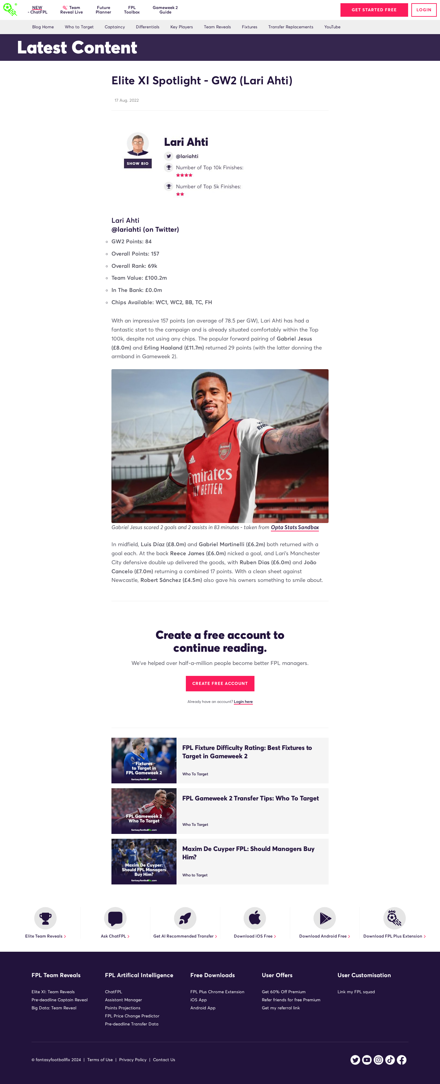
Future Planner (103, 10)
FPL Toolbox (132, 10)
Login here (243, 701)
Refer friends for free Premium (291, 1000)
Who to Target (79, 27)
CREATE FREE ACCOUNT (220, 683)
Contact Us (164, 1059)
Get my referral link (281, 1008)
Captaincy (115, 27)
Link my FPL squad (356, 992)
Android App (202, 1008)
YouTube (332, 27)
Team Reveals (217, 27)
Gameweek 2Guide (165, 10)
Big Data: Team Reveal (54, 1008)
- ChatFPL (37, 10)
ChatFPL (113, 992)
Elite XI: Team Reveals (53, 992)
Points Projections (122, 1008)
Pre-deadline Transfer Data (131, 1024)
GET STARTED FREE (374, 10)
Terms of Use (100, 1059)
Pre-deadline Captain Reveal (60, 1000)
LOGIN (424, 10)
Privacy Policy (133, 1059)
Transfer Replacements (290, 27)
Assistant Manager (123, 1000)
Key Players (181, 27)
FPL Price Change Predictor (132, 1016)
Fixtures (249, 27)
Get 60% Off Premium (284, 992)
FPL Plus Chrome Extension (217, 992)
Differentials (147, 27)
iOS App (198, 1000)
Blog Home (43, 27)
